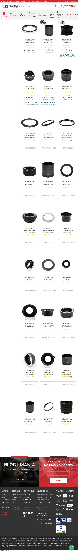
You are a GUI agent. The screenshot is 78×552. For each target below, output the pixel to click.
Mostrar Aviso (4, 551)
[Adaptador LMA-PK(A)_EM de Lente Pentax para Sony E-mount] (29, 218)
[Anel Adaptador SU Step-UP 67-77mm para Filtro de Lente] (48, 123)
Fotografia (13, 15)
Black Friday (27, 505)
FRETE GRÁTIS (16, 505)
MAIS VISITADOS (17, 494)
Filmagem (23, 16)
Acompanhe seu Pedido (44, 497)
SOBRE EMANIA (27, 494)
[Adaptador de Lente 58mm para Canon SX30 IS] (48, 407)
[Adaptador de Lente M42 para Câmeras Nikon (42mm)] (29, 313)
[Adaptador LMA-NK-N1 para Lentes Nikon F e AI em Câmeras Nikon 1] (48, 313)
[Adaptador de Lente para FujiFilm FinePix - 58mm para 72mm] (67, 218)
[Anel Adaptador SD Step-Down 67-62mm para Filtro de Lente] (29, 123)
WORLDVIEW (5, 507)
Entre (64, 5)
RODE (3, 505)
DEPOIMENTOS (27, 497)
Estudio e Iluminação (32, 14)
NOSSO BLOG (26, 502)
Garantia (40, 505)
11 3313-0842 (45, 520)
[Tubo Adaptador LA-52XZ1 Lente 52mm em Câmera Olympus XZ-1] (67, 76)
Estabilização (43, 16)
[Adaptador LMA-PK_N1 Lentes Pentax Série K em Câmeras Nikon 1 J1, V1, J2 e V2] (29, 76)
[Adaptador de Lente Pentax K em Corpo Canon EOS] (48, 218)
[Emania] (11, 6)
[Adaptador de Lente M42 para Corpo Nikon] (48, 265)
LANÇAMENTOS (16, 497)
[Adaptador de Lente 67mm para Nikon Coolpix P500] (29, 407)
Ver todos (5, 15)
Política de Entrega (43, 502)
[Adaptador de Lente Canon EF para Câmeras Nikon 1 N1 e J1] (48, 360)
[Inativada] (58, 521)
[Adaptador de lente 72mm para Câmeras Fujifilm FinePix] (67, 360)
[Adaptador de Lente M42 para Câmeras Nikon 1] (48, 76)
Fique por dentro (19, 479)
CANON (4, 497)
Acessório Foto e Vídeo (60, 16)
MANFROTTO (5, 499)
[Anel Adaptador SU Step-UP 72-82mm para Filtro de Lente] (67, 123)
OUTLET (14, 502)
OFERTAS (14, 499)
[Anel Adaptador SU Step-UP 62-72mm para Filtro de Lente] (29, 28)
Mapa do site (27, 499)
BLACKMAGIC (5, 502)
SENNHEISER (5, 510)
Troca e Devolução (43, 499)
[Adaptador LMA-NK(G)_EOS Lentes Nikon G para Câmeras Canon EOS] (67, 170)
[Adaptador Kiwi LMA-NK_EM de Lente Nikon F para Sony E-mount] (29, 170)
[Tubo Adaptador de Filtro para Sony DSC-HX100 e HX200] (48, 170)
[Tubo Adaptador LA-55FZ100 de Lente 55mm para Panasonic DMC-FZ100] (48, 28)
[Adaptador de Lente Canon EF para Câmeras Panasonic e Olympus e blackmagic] (29, 360)
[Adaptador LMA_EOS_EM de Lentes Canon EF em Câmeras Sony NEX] (67, 313)
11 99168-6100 (46, 523)
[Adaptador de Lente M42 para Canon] (67, 265)
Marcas (68, 15)
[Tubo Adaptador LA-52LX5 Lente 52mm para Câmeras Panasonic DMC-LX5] (67, 28)
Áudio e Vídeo (52, 16)
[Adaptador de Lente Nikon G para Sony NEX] (29, 265)
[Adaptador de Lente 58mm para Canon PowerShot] (67, 407)
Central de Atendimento (45, 494)
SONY (3, 494)
